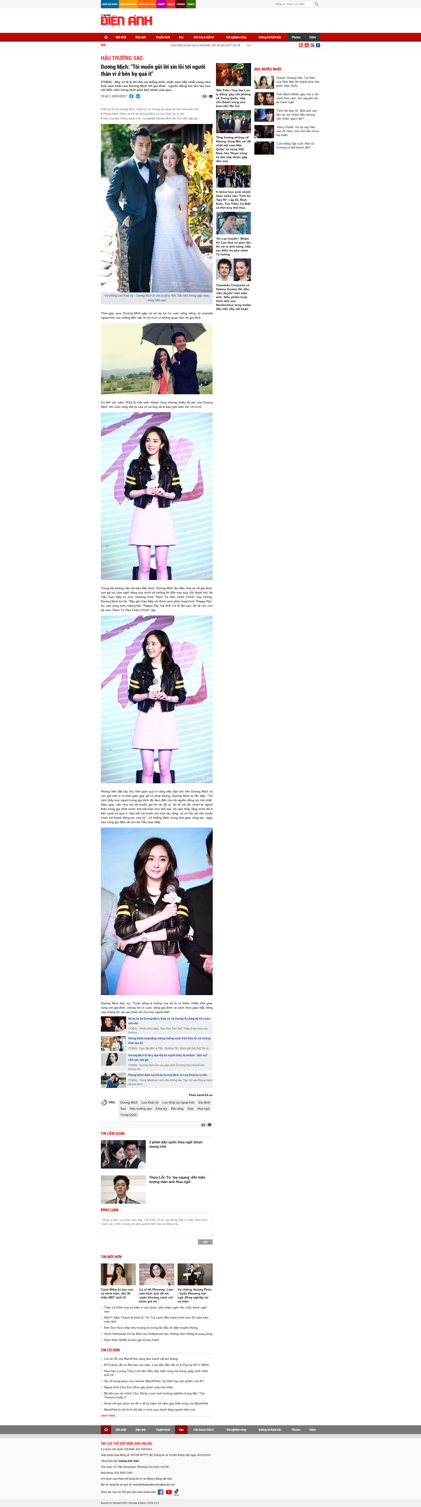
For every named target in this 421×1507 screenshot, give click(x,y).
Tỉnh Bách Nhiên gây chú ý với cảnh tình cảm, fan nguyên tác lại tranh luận (297, 98)
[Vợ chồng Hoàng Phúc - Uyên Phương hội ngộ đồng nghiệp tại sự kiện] (195, 1274)
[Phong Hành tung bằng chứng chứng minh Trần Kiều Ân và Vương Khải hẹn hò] (113, 1043)
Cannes (181, 4)
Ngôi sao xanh (110, 4)
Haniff (161, 4)
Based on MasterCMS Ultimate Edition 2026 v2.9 (130, 1503)
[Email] (210, 96)
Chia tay (161, 1108)
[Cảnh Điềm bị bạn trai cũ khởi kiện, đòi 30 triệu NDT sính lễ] (118, 1274)
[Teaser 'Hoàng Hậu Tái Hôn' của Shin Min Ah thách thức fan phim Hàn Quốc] (264, 82)
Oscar (171, 4)
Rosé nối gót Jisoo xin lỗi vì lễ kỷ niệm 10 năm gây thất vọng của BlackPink (156, 1403)
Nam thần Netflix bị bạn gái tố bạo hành (131, 1340)
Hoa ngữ (204, 1108)
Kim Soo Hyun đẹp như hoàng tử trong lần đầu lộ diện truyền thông (151, 1327)
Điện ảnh (141, 37)
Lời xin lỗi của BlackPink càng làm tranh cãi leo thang (141, 1358)
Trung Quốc (128, 1114)
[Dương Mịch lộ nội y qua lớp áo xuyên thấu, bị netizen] (113, 1059)
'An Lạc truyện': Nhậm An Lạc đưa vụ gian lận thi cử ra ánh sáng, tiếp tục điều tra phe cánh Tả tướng (233, 246)
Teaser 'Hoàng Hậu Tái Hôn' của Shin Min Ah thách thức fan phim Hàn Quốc (297, 81)
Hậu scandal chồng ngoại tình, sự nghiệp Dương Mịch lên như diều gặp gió (150, 118)
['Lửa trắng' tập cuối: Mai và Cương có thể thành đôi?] (264, 148)
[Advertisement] (240, 20)
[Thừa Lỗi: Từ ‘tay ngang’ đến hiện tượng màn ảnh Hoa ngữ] (123, 1189)
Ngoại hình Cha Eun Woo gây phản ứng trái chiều (138, 1387)
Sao (181, 37)
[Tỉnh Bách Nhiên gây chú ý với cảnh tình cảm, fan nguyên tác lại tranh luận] (264, 98)
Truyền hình (163, 37)
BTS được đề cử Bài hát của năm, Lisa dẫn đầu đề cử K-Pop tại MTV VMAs (156, 1365)
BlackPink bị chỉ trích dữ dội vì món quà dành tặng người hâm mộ (149, 1409)
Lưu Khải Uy (150, 1102)
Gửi (205, 1242)
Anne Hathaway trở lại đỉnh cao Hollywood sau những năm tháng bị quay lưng (158, 1333)
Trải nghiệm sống (236, 37)
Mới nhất (121, 37)
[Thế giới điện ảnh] (126, 20)
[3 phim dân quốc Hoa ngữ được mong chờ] (123, 1154)
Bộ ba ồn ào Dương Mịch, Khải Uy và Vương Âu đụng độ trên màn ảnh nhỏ (150, 109)
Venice (190, 4)
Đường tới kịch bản (270, 37)
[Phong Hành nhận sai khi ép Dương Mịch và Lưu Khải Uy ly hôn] (113, 1080)
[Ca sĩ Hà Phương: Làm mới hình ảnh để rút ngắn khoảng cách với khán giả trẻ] (156, 1274)
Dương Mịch (128, 1102)
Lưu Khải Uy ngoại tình (178, 1102)
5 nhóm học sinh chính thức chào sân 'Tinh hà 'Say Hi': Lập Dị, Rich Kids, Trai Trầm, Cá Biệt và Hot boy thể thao (233, 199)
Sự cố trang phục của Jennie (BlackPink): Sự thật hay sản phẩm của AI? (154, 1381)
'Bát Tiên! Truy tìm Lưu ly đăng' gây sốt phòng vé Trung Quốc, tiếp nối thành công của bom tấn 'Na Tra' (233, 98)
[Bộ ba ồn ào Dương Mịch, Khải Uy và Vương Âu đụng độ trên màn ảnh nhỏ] (113, 1024)
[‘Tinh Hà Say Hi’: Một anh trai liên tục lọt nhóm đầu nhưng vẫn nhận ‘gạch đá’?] (264, 115)
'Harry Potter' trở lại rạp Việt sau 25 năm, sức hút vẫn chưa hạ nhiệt (297, 131)
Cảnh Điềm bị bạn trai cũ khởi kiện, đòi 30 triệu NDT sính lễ (189, 45)
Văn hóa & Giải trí (204, 37)
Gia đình (204, 1102)
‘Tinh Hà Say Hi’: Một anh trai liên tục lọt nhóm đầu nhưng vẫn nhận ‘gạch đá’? (296, 114)
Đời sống (177, 1108)
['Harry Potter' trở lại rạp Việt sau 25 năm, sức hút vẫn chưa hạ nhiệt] (264, 131)
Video (312, 37)
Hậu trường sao (141, 1108)
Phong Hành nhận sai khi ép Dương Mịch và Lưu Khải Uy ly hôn (143, 113)
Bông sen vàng (147, 4)
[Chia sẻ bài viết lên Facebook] (131, 96)
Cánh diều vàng (128, 4)
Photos (296, 37)
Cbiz (190, 1108)
